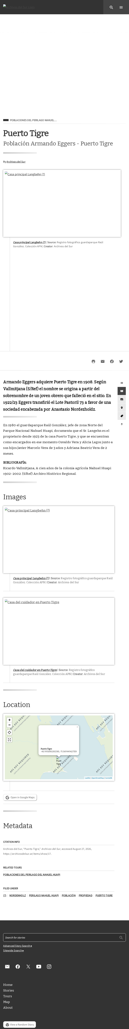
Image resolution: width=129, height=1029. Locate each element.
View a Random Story (22, 1024)
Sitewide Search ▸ (13, 950)
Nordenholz (17, 895)
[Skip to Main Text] (122, 391)
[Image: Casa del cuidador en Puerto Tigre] (58, 631)
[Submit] (121, 937)
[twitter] (121, 361)
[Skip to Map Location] (122, 407)
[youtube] (39, 967)
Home (8, 985)
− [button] (9, 725)
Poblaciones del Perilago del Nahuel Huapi (31, 874)
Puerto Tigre (104, 895)
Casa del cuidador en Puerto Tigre (35, 670)
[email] (103, 361)
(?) (4, 895)
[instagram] (49, 967)
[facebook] (112, 361)
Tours (7, 996)
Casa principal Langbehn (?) (29, 242)
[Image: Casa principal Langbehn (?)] (62, 203)
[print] (93, 361)
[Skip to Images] (122, 399)
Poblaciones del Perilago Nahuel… (33, 120)
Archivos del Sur (16, 161)
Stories (8, 990)
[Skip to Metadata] (122, 416)
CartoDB (108, 778)
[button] (111, 7)
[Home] (19, 7)
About (8, 1008)
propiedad (85, 895)
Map (6, 1002)
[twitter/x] (28, 967)
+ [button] (9, 720)
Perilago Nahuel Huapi (44, 895)
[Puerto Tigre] (58, 762)
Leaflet (87, 778)
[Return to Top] (122, 424)
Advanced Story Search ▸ (17, 945)
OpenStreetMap (98, 778)
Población (69, 895)
